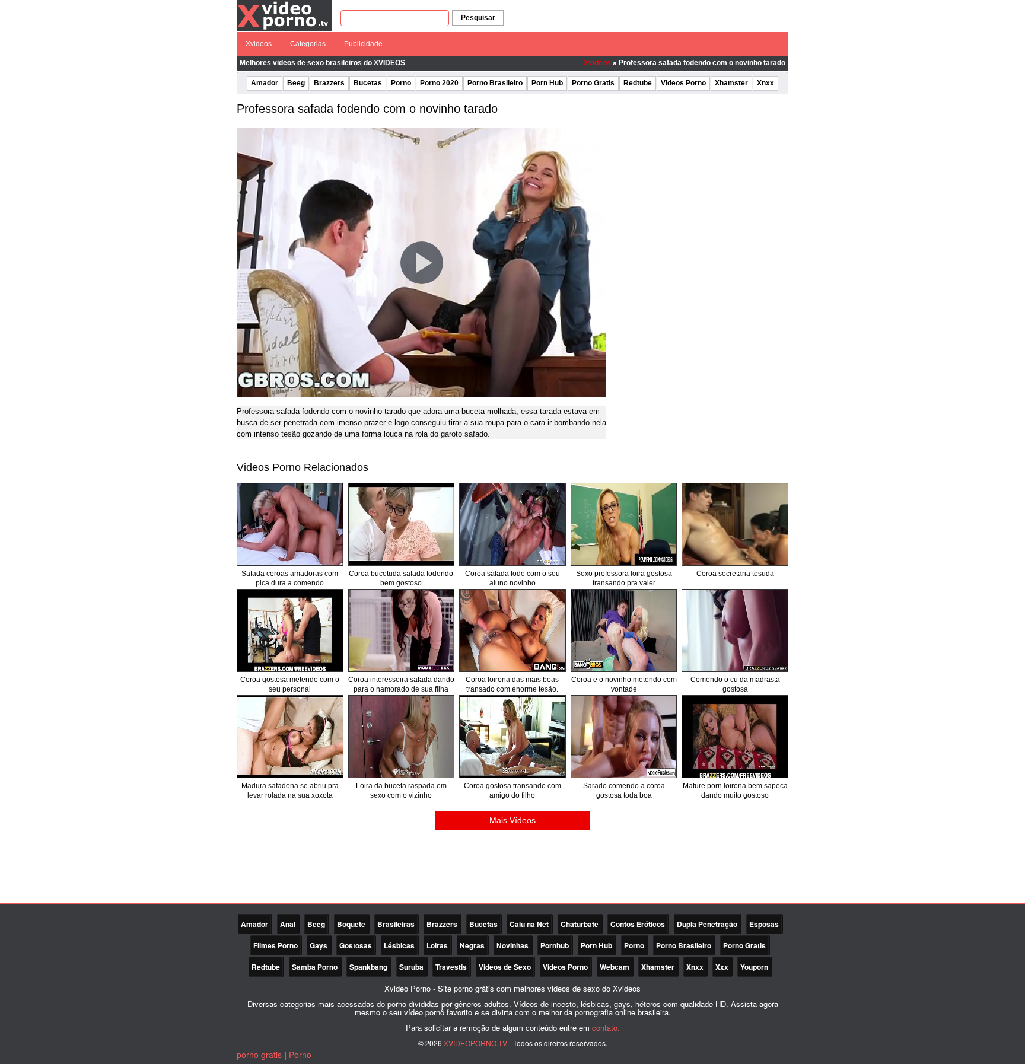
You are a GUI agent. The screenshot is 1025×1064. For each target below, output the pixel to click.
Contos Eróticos (637, 924)
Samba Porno (315, 966)
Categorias (308, 44)
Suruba (411, 966)
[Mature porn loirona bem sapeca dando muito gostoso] (735, 737)
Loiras (437, 945)
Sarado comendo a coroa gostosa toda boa (624, 790)
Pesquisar (478, 18)
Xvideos (259, 44)
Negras (472, 945)
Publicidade (363, 44)
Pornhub (554, 945)
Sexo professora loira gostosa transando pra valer (624, 578)
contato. (606, 1027)
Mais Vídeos (512, 820)
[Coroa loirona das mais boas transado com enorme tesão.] (512, 630)
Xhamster (731, 83)
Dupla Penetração (707, 924)
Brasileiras (396, 924)
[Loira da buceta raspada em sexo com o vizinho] (401, 737)
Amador (264, 83)
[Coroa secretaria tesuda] (735, 524)
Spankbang (368, 966)
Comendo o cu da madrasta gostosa (735, 684)
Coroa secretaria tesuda (735, 573)
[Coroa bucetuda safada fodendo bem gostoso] (401, 524)
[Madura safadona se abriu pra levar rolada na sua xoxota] (290, 737)
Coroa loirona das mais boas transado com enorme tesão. (512, 684)
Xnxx (765, 83)
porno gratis (259, 1054)
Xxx (721, 966)
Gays (318, 945)
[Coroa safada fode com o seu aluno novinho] (512, 524)
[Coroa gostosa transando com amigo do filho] (512, 737)
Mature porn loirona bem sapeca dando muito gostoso (735, 790)
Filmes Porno (275, 945)
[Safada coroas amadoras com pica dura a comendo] (290, 524)
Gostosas (355, 945)
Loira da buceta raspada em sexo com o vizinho (401, 790)
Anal (287, 924)
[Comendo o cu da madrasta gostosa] (735, 630)
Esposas (764, 924)
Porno (401, 83)
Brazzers (329, 83)
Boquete (351, 924)
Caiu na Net (529, 924)
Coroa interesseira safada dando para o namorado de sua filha (401, 684)
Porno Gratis (593, 83)
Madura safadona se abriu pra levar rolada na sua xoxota (290, 790)
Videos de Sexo (505, 966)
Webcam (614, 966)
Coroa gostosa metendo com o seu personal (289, 684)
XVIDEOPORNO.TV (475, 1043)
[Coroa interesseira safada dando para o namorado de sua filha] (401, 630)
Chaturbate (580, 924)
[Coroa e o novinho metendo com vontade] (624, 630)
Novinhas (512, 945)
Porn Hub (547, 83)
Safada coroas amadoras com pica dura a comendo (289, 578)
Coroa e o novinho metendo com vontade (624, 684)
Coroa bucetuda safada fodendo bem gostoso (401, 578)
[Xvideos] (284, 15)
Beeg (296, 83)
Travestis (451, 966)
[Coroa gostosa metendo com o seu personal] (290, 630)
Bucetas (368, 83)
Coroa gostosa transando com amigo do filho (512, 790)
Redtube (637, 83)
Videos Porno (683, 83)
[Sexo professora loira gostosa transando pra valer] (624, 524)
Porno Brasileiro (495, 83)
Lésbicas (399, 945)
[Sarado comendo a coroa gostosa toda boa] (624, 737)
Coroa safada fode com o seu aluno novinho (512, 578)
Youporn (754, 966)
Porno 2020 (439, 83)
